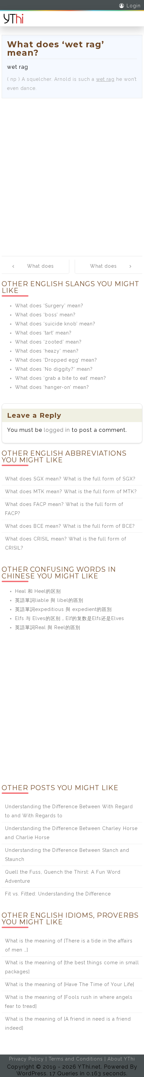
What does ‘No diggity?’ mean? (54, 369)
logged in (57, 430)
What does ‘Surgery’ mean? (49, 305)
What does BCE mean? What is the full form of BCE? (70, 526)
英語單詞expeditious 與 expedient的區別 (63, 609)
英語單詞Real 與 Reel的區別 (47, 627)
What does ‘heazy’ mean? (47, 351)
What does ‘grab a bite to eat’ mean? (60, 378)
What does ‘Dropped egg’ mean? (56, 360)
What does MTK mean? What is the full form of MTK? (71, 491)
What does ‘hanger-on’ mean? (52, 387)
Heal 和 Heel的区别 (38, 591)
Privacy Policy (26, 1059)
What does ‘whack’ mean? (108, 270)
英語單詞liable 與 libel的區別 (49, 600)
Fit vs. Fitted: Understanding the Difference (58, 893)
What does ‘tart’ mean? (43, 333)
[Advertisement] (72, 174)
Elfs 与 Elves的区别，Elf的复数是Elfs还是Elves (69, 618)
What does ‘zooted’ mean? (48, 342)
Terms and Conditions (76, 1059)
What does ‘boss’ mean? (45, 314)
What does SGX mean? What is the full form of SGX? (70, 478)
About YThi (121, 1059)
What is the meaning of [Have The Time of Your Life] (69, 984)
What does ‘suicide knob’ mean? (55, 323)
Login (134, 5)
